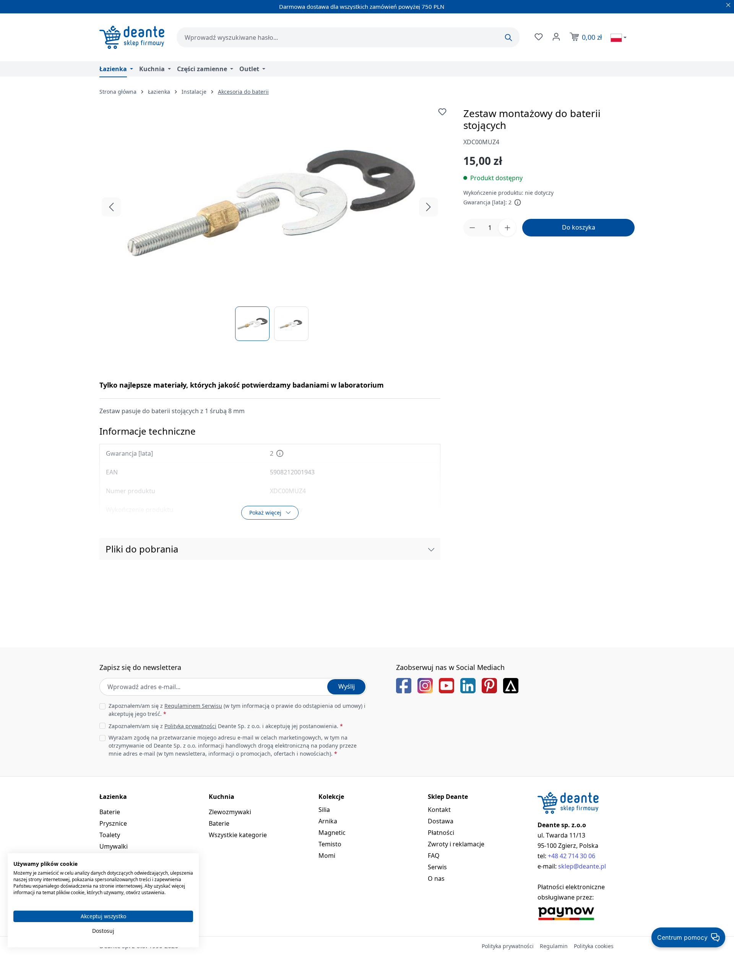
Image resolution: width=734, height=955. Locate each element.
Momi (326, 855)
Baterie (109, 812)
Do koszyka (578, 227)
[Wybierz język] (618, 37)
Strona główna (117, 91)
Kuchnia (221, 796)
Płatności (441, 832)
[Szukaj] (508, 37)
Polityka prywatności (508, 946)
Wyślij (346, 686)
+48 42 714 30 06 (571, 856)
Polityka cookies (594, 946)
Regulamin (554, 946)
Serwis (437, 867)
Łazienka (113, 796)
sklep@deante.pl (582, 866)
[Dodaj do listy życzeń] (442, 112)
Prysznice (113, 823)
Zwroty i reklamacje (456, 844)
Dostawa (440, 821)
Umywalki (113, 846)
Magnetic (332, 832)
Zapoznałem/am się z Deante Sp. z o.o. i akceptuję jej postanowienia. (226, 726)
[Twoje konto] (555, 37)
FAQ (434, 855)
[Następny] (428, 207)
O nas (436, 878)
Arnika (327, 821)
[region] (270, 224)
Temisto (329, 844)
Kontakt (439, 809)
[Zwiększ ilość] (507, 227)
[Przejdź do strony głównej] (131, 37)
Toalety (109, 835)
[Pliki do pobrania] (431, 549)
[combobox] (348, 37)
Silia (324, 809)
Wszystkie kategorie (238, 835)
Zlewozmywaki (230, 812)
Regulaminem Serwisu (193, 706)
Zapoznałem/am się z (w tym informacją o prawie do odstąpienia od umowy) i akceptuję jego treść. (237, 709)
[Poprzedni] (111, 207)
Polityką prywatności (190, 726)
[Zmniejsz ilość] (472, 227)
